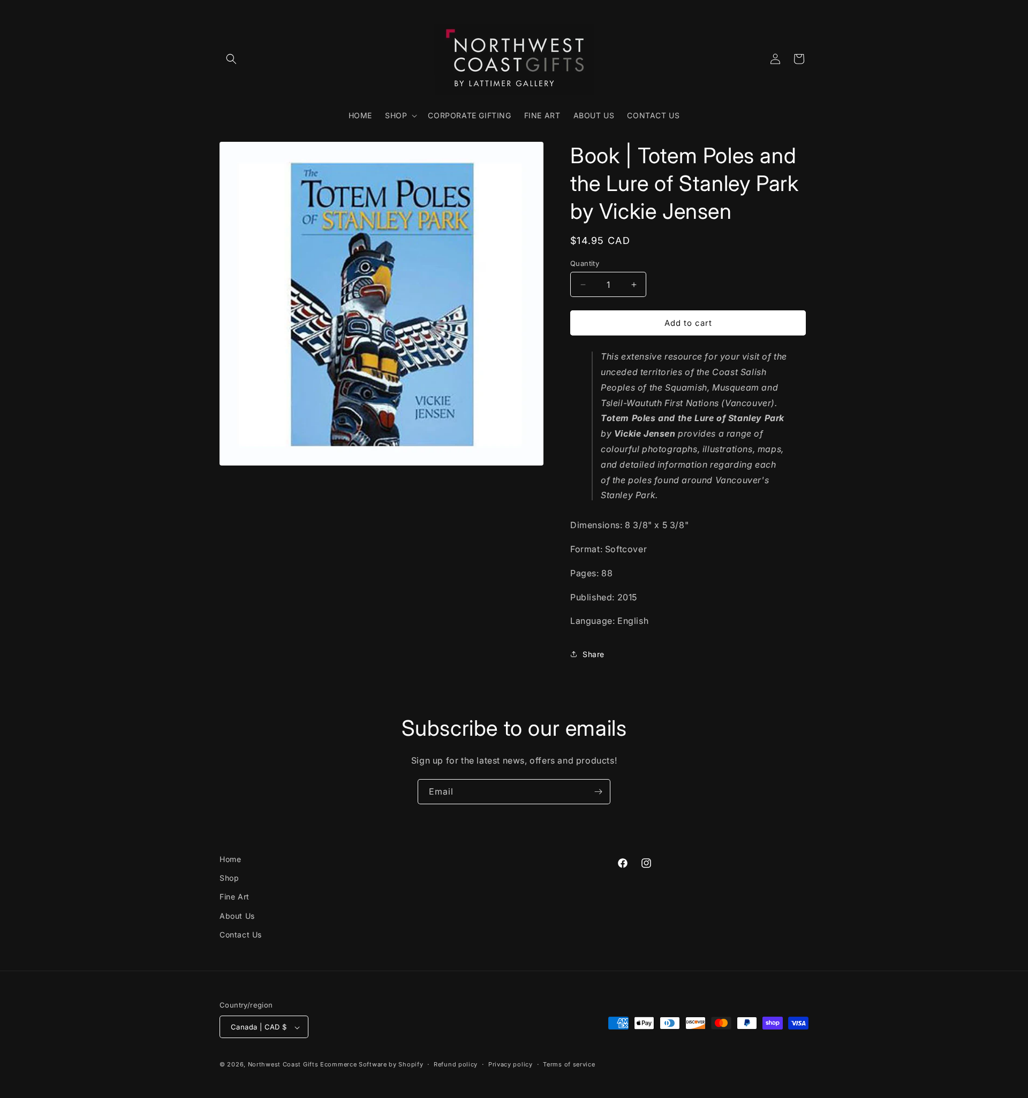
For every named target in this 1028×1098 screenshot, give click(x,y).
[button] (231, 59)
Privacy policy (510, 1064)
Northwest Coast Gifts (283, 1065)
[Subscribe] (598, 791)
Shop (229, 877)
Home (230, 859)
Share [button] (593, 654)
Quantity (584, 263)
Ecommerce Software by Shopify (371, 1065)
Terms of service (569, 1064)
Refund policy (456, 1064)
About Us (237, 915)
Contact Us (241, 934)
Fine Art (235, 897)
